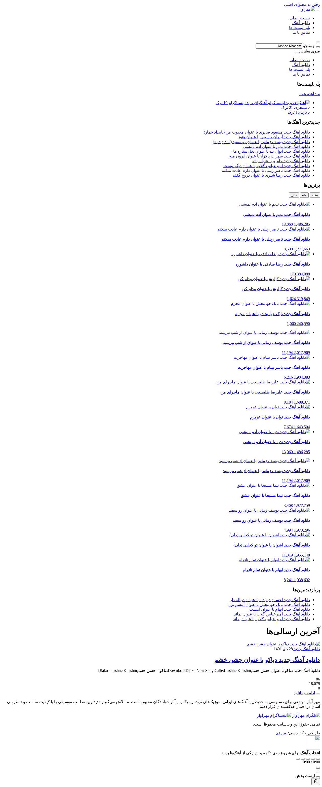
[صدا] (318, 768)
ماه (304, 195)
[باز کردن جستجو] (318, 42)
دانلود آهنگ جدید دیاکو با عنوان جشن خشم (267, 660)
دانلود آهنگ (301, 23)
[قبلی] (303, 759)
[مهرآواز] (307, 9)
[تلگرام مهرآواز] (306, 715)
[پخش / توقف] (308, 759)
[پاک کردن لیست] (315, 781)
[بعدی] (313, 759)
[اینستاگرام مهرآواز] (274, 715)
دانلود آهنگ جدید (306, 649)
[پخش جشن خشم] (318, 694)
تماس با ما (301, 32)
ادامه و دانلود (304, 693)
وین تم (281, 733)
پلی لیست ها (299, 27)
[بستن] (318, 777)
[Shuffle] (318, 759)
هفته (315, 195)
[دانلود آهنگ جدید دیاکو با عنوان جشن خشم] (283, 644)
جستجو (309, 46)
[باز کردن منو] (318, 10)
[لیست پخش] (318, 772)
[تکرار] (298, 759)
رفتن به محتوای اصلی (302, 4)
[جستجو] (318, 47)
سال (294, 195)
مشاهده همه (309, 94)
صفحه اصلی (300, 18)
